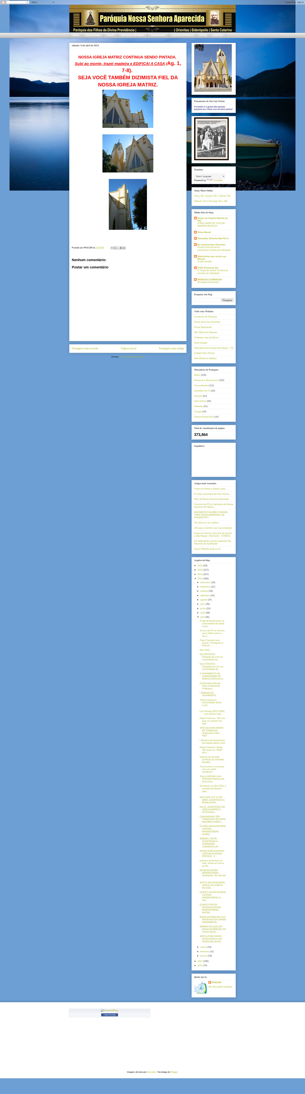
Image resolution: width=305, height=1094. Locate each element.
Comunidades (201, 385)
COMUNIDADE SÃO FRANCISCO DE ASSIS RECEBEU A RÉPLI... (213, 819)
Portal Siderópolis (203, 327)
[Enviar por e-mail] (112, 247)
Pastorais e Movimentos (206, 380)
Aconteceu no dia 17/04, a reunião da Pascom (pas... (213, 788)
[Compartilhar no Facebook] (121, 247)
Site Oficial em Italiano (205, 358)
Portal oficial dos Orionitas (207, 322)
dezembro (205, 582)
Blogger (174, 1072)
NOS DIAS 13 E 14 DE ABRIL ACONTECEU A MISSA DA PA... (212, 800)
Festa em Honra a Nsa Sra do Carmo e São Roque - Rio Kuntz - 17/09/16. (213, 534)
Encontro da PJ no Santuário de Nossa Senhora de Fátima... (213, 505)
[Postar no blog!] (115, 247)
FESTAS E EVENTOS (182, 35)
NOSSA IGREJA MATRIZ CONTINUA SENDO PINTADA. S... (212, 854)
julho (203, 604)
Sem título (205, 650)
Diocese (198, 396)
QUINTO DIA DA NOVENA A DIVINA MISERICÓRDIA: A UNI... (213, 896)
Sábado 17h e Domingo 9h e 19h (210, 201)
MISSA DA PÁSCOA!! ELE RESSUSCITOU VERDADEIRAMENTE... (213, 920)
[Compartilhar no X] (118, 247)
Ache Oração (200, 342)
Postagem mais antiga (171, 348)
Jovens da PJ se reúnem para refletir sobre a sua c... (212, 633)
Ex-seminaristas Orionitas (211, 244)
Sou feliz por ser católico (206, 522)
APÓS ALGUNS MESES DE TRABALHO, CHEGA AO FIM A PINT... (212, 732)
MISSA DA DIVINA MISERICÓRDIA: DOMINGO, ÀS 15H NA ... (212, 874)
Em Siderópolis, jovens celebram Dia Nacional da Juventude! (212, 542)
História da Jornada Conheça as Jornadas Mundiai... (212, 760)
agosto (204, 599)
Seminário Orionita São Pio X (213, 238)
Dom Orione (200, 401)
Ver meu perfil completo (220, 986)
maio (203, 612)
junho (203, 608)
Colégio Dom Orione (204, 353)
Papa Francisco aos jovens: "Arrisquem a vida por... (211, 643)
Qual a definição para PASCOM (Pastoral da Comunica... (212, 779)
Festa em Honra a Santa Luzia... (210, 488)
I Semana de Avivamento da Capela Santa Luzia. (213, 741)
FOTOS (203, 35)
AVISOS (111, 35)
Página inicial (128, 348)
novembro (205, 586)
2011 (200, 965)
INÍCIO (76, 35)
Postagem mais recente (85, 348)
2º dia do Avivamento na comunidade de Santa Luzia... (212, 623)
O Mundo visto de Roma (206, 337)
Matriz (197, 375)
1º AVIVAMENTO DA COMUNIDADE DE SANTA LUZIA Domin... (212, 676)
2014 (200, 574)
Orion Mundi (204, 232)
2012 (200, 961)
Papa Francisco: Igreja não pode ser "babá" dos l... (211, 750)
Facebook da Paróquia (205, 316)
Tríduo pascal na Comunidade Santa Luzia (210, 703)
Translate (217, 180)
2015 (200, 570)
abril (202, 617)
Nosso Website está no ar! (207, 549)
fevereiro (205, 951)
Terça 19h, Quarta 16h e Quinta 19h (212, 196)
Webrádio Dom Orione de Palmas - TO (213, 348)
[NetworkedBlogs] (109, 1010)
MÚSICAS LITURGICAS (209, 279)
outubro (204, 591)
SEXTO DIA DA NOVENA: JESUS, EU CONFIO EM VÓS (212, 885)
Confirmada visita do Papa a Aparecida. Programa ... (210, 686)
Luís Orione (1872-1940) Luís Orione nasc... (212, 712)
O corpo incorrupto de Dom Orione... (212, 494)
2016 (200, 565)
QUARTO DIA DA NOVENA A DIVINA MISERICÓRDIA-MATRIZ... (210, 908)
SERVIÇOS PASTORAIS (132, 35)
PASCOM (216, 982)
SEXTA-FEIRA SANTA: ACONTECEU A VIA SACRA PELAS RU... (211, 939)
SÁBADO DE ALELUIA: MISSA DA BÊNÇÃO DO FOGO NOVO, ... (213, 929)
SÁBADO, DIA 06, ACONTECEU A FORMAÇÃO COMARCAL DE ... (210, 842)
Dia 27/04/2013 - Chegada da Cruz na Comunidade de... (211, 666)
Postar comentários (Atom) (132, 357)
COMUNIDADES (158, 35)
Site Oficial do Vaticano (205, 332)
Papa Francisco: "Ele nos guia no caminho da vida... (212, 721)
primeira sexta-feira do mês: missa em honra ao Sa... (212, 863)
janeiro (204, 955)
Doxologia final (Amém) (208, 282)
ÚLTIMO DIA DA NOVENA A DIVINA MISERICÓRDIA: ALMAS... (212, 830)
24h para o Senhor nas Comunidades (213, 528)
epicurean (151, 1072)
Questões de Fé (202, 390)
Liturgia (198, 411)
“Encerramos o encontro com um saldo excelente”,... (212, 769)
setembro (205, 595)
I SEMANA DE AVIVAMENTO (208, 694)
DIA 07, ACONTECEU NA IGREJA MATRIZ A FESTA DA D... (212, 810)
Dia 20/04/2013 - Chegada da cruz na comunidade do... (211, 657)
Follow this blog (109, 1015)
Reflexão (198, 406)
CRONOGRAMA (92, 35)
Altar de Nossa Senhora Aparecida (211, 499)
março (203, 947)
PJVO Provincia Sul (207, 267)
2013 (200, 578)
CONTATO (218, 35)
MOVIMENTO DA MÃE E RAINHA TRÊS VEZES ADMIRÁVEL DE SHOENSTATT (211, 515)
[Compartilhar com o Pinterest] (124, 247)
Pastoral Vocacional (204, 416)
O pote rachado (204, 261)
